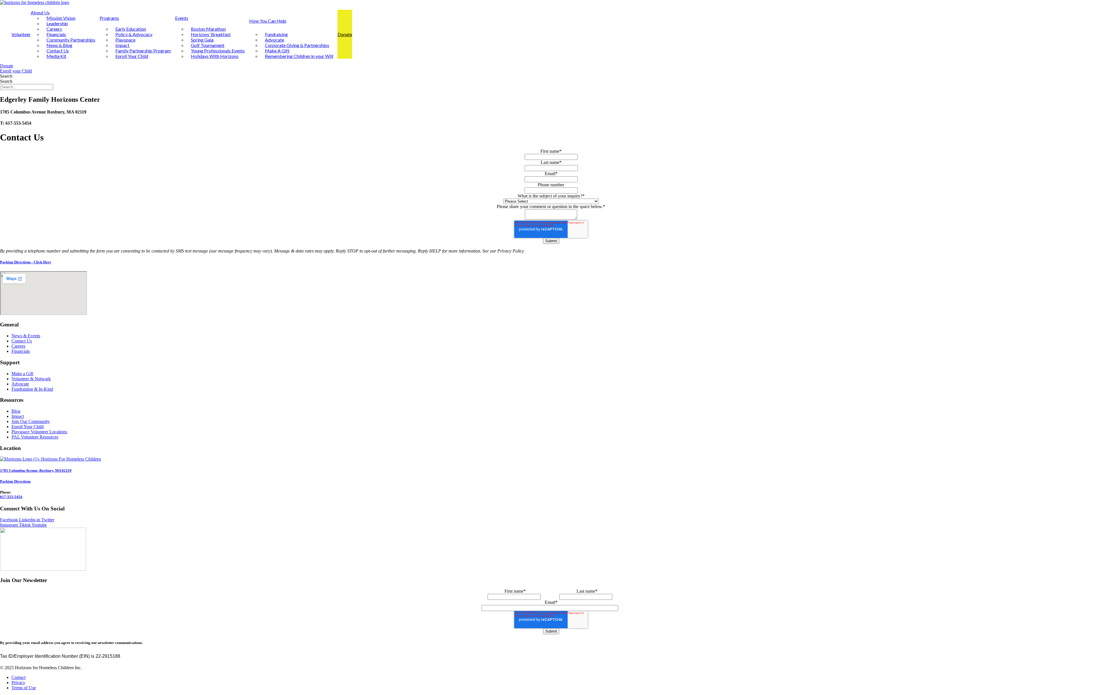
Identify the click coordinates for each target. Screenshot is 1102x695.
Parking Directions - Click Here (25, 262)
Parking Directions (15, 481)
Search (6, 76)
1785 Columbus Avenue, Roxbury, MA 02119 (35, 470)
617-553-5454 (11, 497)
